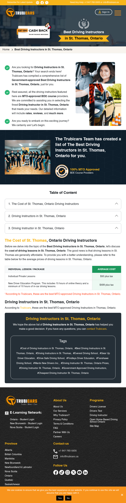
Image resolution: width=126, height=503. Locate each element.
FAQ (55, 428)
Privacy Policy (60, 419)
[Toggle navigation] (117, 13)
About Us (58, 407)
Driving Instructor (98, 415)
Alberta (8, 450)
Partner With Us (61, 432)
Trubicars (25, 308)
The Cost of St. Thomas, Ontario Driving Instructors (43, 204)
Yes (60, 498)
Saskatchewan (12, 484)
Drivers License (98, 407)
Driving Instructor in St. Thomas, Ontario (36, 228)
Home (6, 49)
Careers (57, 437)
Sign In (105, 12)
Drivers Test (96, 411)
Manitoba (9, 459)
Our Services (60, 411)
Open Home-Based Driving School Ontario (104, 420)
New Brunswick (13, 463)
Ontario (8, 476)
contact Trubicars (96, 329)
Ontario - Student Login (22, 419)
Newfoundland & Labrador (18, 467)
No (68, 498)
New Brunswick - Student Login (26, 423)
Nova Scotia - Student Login (24, 427)
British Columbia (13, 454)
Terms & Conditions (63, 424)
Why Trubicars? (61, 415)
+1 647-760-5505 (92, 2)
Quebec (9, 480)
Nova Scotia (11, 471)
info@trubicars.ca (111, 2)
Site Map (94, 426)
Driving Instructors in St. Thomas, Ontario (37, 216)
